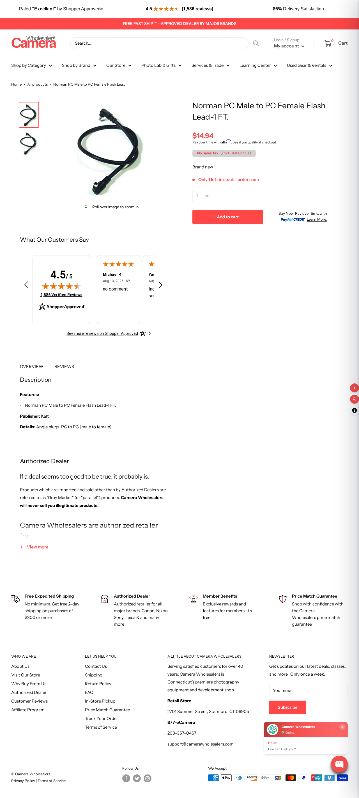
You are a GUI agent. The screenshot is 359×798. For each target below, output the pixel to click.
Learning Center (255, 65)
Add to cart (228, 216)
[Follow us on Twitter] (137, 778)
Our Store (115, 65)
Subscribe (288, 707)
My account (287, 46)
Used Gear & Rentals (306, 65)
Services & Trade (208, 65)
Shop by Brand (76, 65)
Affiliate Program (28, 709)
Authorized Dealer (29, 692)
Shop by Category (28, 65)
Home (16, 84)
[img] (61, 286)
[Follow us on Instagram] (147, 778)
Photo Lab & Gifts (158, 65)
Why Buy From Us (28, 683)
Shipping (93, 675)
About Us (20, 666)
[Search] (256, 43)
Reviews (64, 366)
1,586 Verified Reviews (61, 294)
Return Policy (98, 683)
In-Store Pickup (100, 701)
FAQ (89, 692)
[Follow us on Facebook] (126, 778)
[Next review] (160, 286)
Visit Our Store (25, 675)
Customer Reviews (29, 701)
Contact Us (96, 666)
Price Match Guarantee (107, 709)
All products (37, 84)
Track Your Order (101, 718)
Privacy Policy (23, 780)
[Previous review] (26, 286)
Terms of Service (101, 727)
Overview (31, 366)
